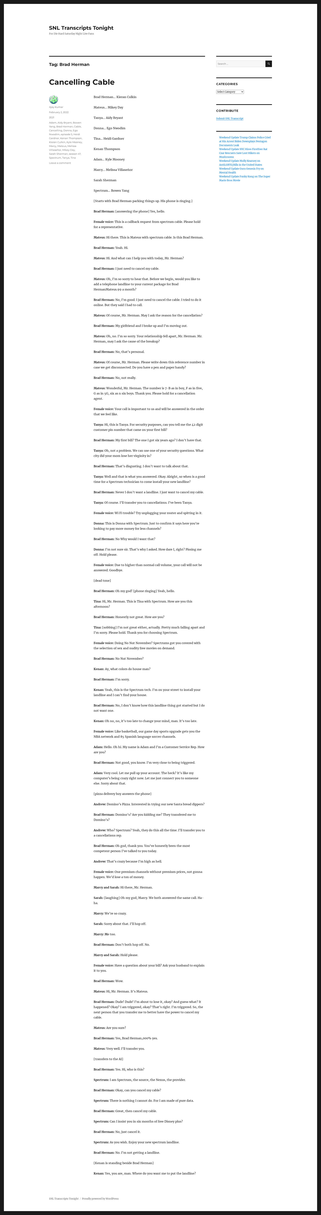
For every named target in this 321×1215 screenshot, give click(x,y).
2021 (51, 117)
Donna (67, 130)
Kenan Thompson (71, 138)
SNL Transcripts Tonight (81, 28)
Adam (52, 122)
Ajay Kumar (56, 106)
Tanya (65, 157)
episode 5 (66, 134)
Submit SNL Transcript (229, 118)
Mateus (61, 145)
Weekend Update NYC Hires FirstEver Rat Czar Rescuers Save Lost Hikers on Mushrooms (243, 153)
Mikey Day (68, 149)
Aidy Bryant (65, 122)
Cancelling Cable (82, 82)
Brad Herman (64, 126)
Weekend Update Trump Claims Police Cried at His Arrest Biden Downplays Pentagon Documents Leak (245, 141)
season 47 (75, 153)
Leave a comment (60, 162)
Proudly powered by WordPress (100, 1198)
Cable (77, 126)
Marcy (52, 145)
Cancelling (55, 130)
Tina (73, 157)
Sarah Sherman (58, 153)
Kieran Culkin (57, 142)
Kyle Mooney (74, 142)
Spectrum (55, 157)
